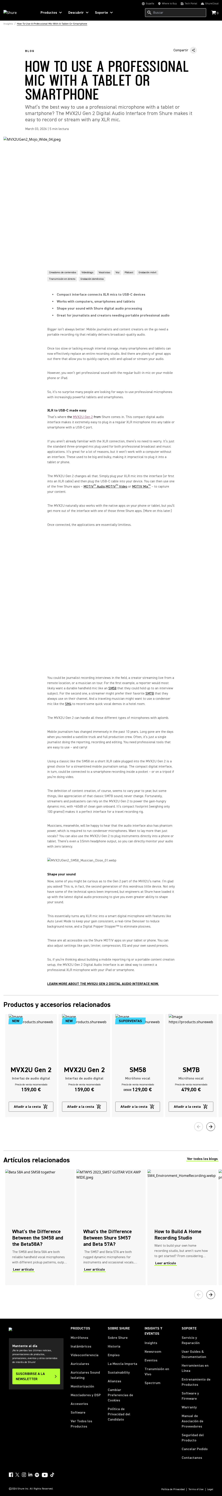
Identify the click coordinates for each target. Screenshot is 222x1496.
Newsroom (153, 1351)
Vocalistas (104, 272)
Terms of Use (196, 1489)
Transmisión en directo (62, 279)
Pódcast (129, 272)
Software (78, 1412)
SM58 (112, 688)
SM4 (68, 704)
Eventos (151, 1360)
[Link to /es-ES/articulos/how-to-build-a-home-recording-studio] (182, 1227)
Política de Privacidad (173, 1489)
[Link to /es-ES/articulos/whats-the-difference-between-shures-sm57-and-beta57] (111, 1227)
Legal (210, 1489)
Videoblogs (87, 272)
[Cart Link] (214, 13)
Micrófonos (79, 1338)
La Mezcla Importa (122, 1364)
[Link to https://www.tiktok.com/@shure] (52, 1475)
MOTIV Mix (141, 486)
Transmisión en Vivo (157, 1371)
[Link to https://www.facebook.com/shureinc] (11, 1475)
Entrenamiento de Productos (196, 1382)
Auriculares (80, 1364)
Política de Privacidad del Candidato (119, 1414)
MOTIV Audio (94, 486)
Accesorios (79, 1404)
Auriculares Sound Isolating (85, 1375)
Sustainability (119, 1372)
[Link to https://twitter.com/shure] (17, 1475)
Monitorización (82, 1386)
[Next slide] (210, 1126)
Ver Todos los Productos (81, 1424)
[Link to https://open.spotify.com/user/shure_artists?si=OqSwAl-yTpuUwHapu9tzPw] (37, 1475)
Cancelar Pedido (195, 1449)
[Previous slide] (198, 1126)
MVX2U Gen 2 (83, 417)
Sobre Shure (118, 1338)
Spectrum (152, 1383)
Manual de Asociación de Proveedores (197, 1421)
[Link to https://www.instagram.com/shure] (24, 1475)
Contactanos (192, 1457)
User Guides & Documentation (194, 1354)
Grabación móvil (148, 272)
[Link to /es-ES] (17, 12)
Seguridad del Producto (193, 1438)
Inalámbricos (81, 1346)
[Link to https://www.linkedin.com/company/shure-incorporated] (30, 1475)
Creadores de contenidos (62, 272)
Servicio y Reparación (191, 1340)
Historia (114, 1346)
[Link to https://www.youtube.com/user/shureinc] (45, 1475)
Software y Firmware (190, 1396)
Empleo (114, 1355)
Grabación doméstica (92, 279)
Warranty (189, 1407)
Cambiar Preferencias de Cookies (120, 1395)
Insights (151, 1343)
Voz (117, 272)
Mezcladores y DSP (86, 1395)
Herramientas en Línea (195, 1368)
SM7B (149, 693)
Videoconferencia (84, 1355)
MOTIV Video (116, 486)
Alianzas (114, 1381)
